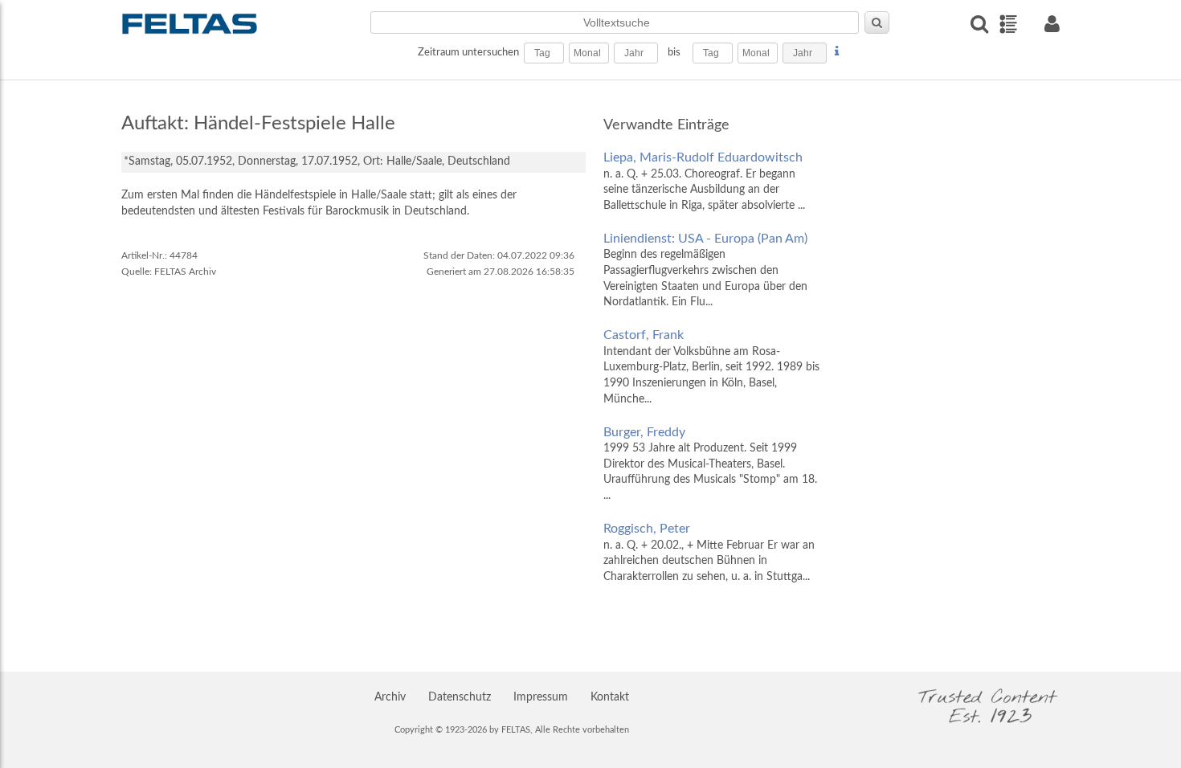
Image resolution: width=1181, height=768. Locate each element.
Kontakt (609, 697)
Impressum (540, 697)
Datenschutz (459, 697)
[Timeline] (1008, 24)
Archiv (390, 697)
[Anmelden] (1052, 24)
